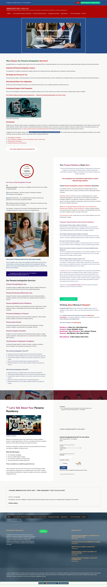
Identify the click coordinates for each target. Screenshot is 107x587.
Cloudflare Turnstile (64, 460)
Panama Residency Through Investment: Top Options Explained (84, 552)
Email (61, 449)
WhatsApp (43, 531)
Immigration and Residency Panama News (83, 546)
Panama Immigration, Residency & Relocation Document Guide (84, 558)
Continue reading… (13, 503)
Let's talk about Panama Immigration (75, 292)
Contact (83, 13)
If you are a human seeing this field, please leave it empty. (73, 470)
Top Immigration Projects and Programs (22, 13)
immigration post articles (53, 13)
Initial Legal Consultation (12, 187)
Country (61, 446)
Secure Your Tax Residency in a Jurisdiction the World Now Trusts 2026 (85, 536)
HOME (8, 13)
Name (61, 440)
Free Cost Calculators (75, 13)
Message (62, 455)
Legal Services (64, 13)
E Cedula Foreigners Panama (40, 13)
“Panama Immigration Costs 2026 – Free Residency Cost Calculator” (36, 490)
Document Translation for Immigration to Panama (86, 542)
